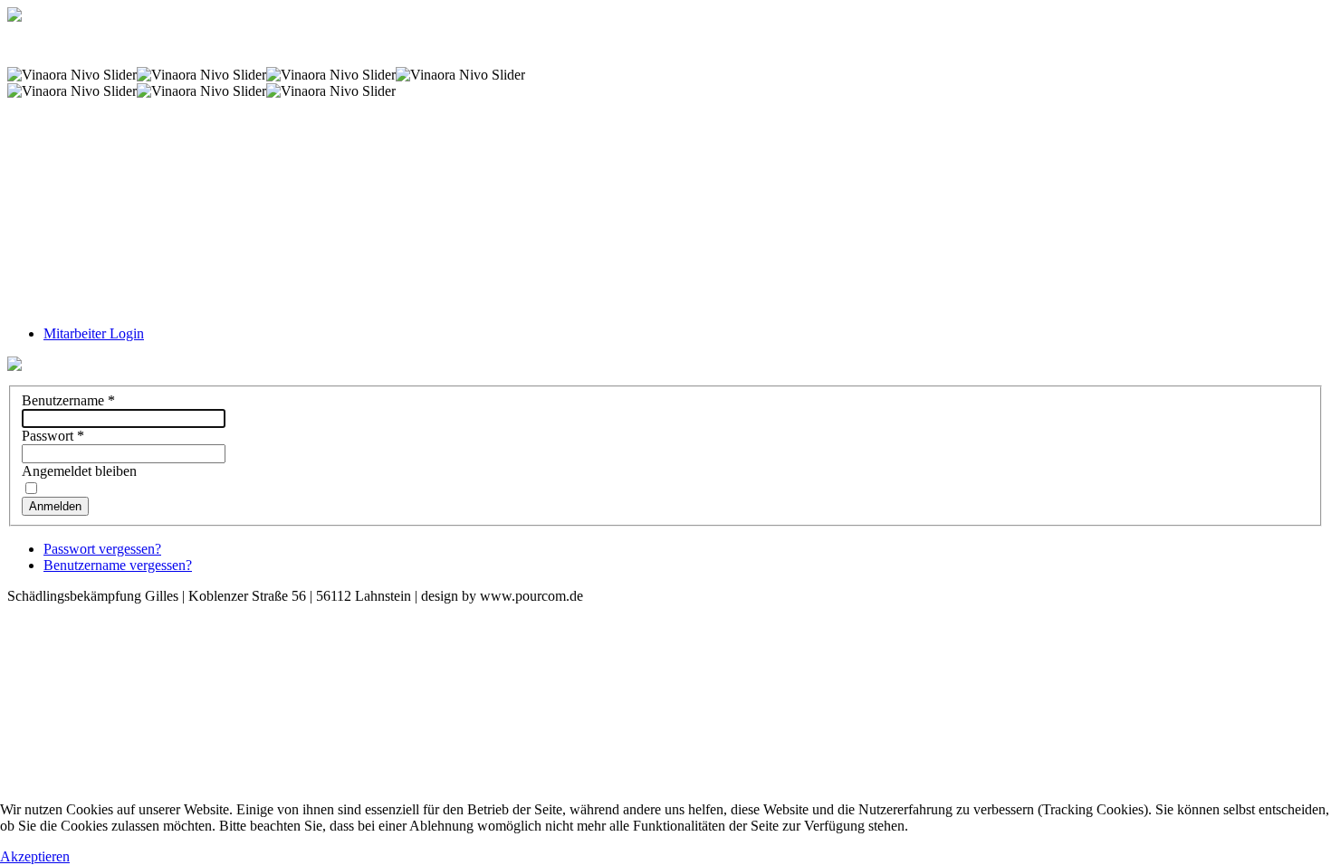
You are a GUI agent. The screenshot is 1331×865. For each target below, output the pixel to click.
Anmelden (55, 506)
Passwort (53, 435)
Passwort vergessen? (102, 548)
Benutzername (68, 400)
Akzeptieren (35, 856)
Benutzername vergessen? (117, 565)
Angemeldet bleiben (79, 471)
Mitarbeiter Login (93, 333)
